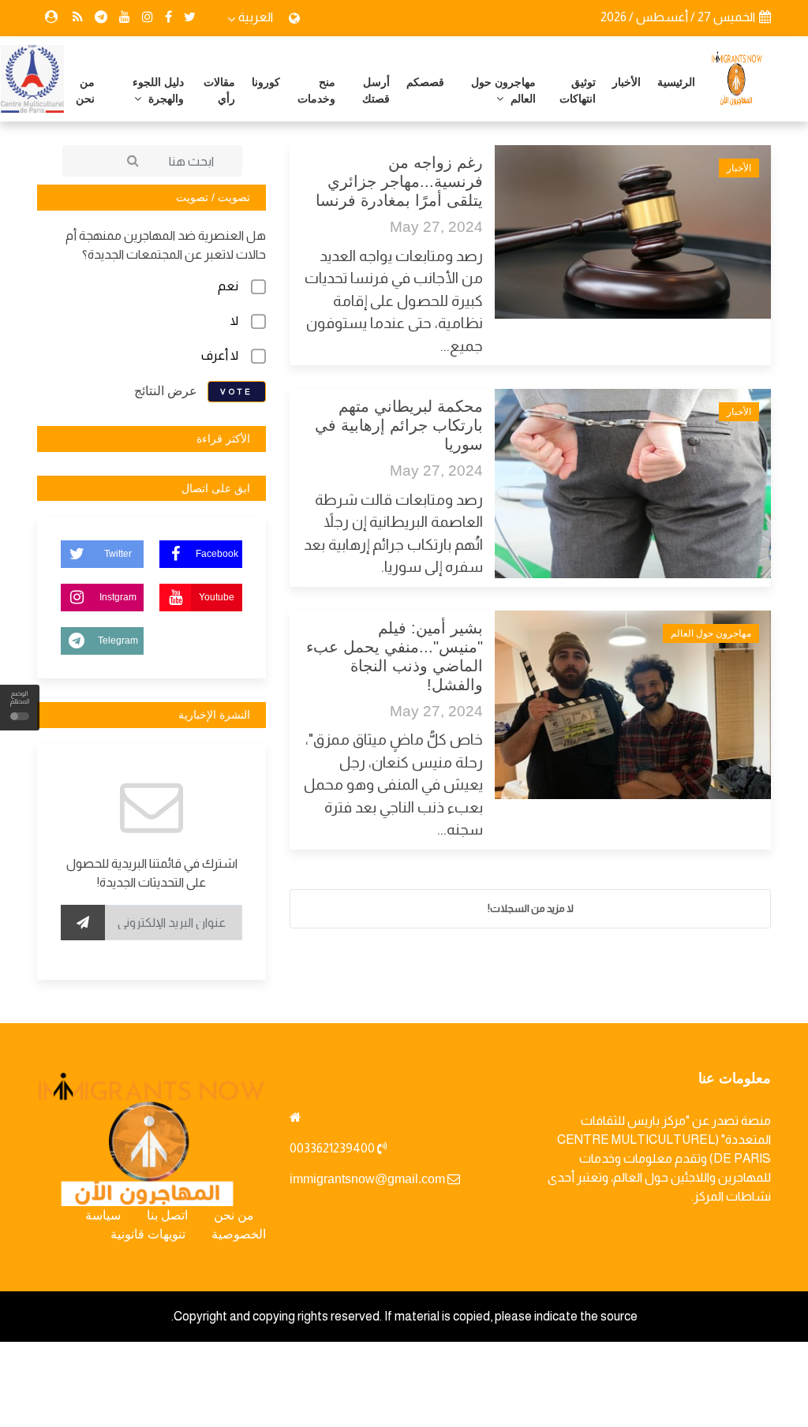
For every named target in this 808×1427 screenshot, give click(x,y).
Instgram (118, 597)
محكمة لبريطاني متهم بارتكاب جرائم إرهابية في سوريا (399, 425)
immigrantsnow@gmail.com (367, 1179)
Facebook (217, 553)
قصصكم (425, 82)
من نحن (85, 90)
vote (236, 391)
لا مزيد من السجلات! (531, 908)
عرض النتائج (165, 390)
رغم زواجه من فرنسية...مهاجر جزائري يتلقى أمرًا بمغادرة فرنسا (399, 181)
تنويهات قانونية (147, 1234)
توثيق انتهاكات (577, 90)
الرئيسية (676, 82)
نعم (228, 286)
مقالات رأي (219, 90)
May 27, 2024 (436, 227)
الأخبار (626, 82)
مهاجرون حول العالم (503, 90)
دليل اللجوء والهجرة (158, 90)
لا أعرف (219, 355)
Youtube (216, 597)
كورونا (266, 82)
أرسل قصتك (376, 90)
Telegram (118, 640)
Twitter (118, 553)
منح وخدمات (316, 90)
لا (234, 320)
